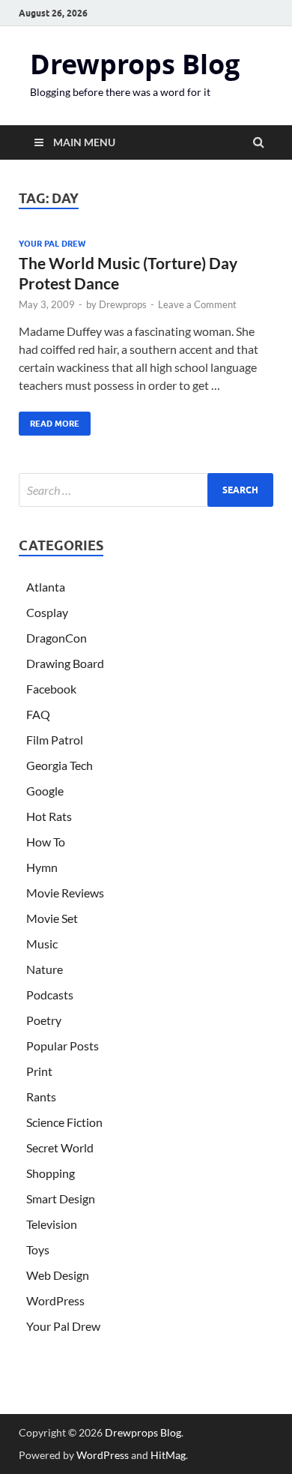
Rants (41, 1096)
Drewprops (123, 304)
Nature (44, 969)
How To (45, 841)
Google (45, 790)
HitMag (168, 1455)
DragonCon (56, 638)
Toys (37, 1249)
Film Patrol (54, 740)
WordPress (55, 1300)
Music (42, 943)
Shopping (50, 1173)
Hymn (42, 867)
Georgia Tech (59, 765)
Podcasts (49, 994)
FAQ (38, 714)
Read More (49, 420)
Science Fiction (64, 1122)
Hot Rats (49, 816)
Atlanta (45, 587)
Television (51, 1224)
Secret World (60, 1147)
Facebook (51, 689)
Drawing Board (65, 663)
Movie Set (52, 918)
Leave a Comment (197, 304)
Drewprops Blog (135, 64)
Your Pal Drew (52, 243)
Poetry (43, 1020)
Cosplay (47, 612)
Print (39, 1071)
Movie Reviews (65, 892)
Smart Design (60, 1198)
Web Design (57, 1275)
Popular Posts (62, 1045)
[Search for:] (146, 490)
